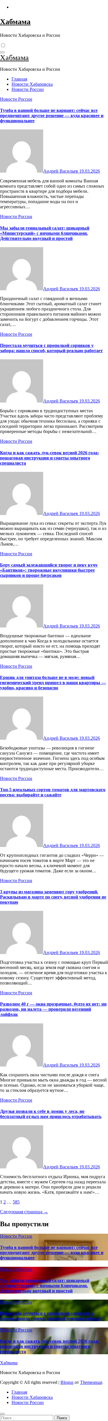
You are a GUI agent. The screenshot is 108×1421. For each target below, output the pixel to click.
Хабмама (15, 22)
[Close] (2, 1414)
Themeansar (91, 1382)
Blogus (66, 1382)
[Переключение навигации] (2, 52)
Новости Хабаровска (32, 84)
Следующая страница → (24, 1211)
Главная (19, 79)
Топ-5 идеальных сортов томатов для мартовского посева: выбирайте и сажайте (52, 792)
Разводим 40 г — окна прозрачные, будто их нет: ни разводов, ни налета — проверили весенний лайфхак (53, 1009)
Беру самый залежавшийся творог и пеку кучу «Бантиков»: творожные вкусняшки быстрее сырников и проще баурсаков (49, 570)
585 (16, 1201)
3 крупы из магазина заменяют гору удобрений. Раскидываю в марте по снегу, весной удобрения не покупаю (53, 897)
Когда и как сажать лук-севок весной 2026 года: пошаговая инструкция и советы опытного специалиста (49, 458)
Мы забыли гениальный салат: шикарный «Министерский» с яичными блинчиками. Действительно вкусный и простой (44, 233)
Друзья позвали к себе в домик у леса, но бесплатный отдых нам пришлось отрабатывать (50, 1114)
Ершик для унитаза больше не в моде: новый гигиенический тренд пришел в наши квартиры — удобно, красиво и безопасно (53, 682)
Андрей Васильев (61, 171)
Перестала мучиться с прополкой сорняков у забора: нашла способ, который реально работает (51, 348)
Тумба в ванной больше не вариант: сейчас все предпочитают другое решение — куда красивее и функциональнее (51, 115)
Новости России (28, 89)
